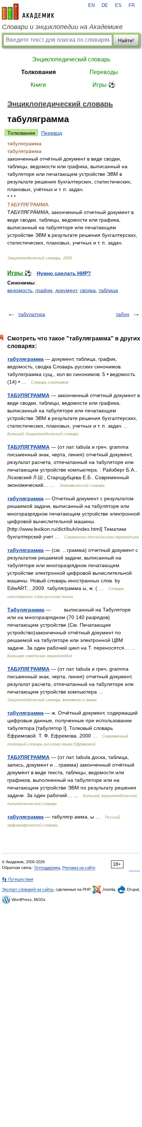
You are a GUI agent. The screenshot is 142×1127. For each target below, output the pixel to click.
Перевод (51, 133)
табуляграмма (25, 359)
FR (132, 5)
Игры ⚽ (103, 85)
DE (105, 5)
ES (118, 5)
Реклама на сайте (78, 867)
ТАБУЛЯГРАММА (28, 395)
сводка (88, 290)
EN (91, 5)
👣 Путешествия (17, 879)
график (43, 290)
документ (66, 290)
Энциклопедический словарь (71, 59)
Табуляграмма (25, 610)
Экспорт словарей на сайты (28, 889)
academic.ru (28, 12)
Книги (38, 85)
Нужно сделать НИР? (64, 273)
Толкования (38, 72)
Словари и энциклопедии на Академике (62, 27)
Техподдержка (47, 867)
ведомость (19, 290)
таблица (108, 290)
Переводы (104, 72)
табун (122, 314)
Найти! (126, 40)
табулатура (31, 314)
